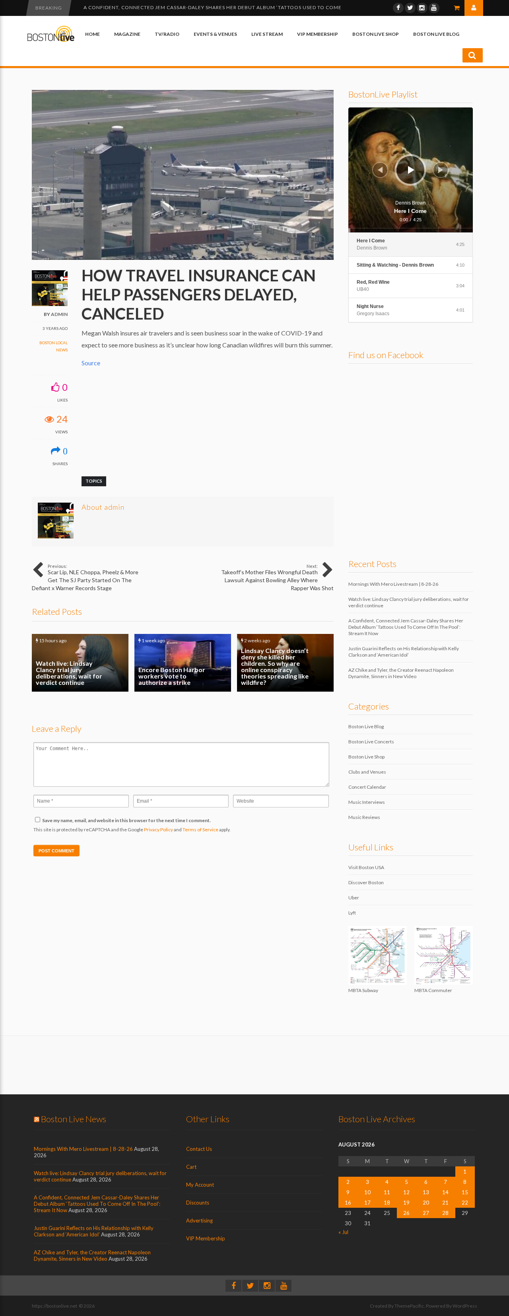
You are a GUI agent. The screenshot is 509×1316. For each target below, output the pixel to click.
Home (92, 34)
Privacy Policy (158, 829)
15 (465, 1192)
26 (406, 1213)
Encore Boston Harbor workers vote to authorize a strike (182, 663)
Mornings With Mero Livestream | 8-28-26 (393, 584)
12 (406, 1192)
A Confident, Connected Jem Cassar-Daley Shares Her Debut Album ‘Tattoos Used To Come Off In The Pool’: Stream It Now (405, 627)
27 (426, 1213)
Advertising (199, 1220)
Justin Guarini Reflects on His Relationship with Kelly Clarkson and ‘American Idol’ (204, 7)
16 (348, 1202)
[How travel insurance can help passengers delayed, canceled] (183, 258)
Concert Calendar (367, 787)
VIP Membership (317, 34)
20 (426, 1202)
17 (367, 1202)
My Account (200, 1184)
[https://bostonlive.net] (51, 40)
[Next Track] (440, 170)
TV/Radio (167, 34)
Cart (191, 1167)
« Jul (343, 1232)
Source (91, 363)
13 (426, 1192)
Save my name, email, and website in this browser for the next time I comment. (126, 820)
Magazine (127, 34)
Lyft (352, 913)
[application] (410, 169)
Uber (353, 898)
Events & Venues (215, 34)
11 (387, 1192)
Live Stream (267, 34)
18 (387, 1202)
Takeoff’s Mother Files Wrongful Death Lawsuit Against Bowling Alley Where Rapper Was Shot (277, 577)
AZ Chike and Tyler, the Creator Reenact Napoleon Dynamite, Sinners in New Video (401, 673)
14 (445, 1192)
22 (465, 1202)
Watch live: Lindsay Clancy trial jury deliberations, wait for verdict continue (80, 663)
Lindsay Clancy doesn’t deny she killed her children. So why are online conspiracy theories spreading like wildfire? (285, 663)
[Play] (411, 170)
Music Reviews (364, 817)
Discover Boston (366, 882)
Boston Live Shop (375, 34)
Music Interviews (366, 802)
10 (367, 1192)
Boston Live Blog (436, 34)
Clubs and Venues (367, 772)
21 (445, 1202)
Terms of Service (200, 829)
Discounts (197, 1202)
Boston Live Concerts (371, 742)
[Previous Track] (380, 170)
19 (406, 1202)
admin (59, 314)
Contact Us (199, 1149)
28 (445, 1213)
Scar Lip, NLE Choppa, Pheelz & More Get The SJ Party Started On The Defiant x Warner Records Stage (85, 577)
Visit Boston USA (366, 867)
